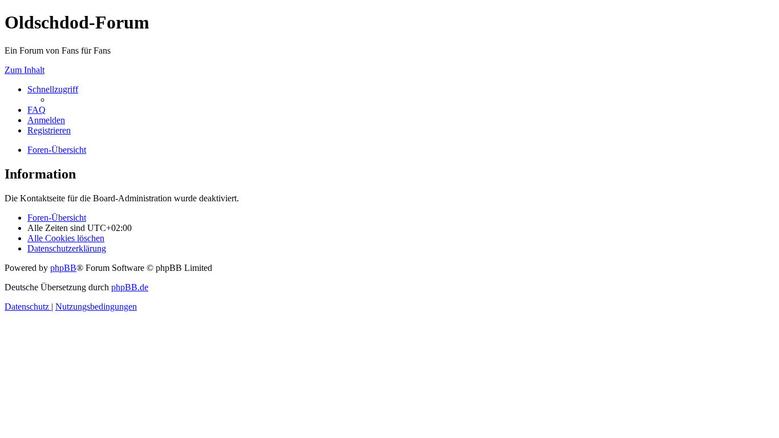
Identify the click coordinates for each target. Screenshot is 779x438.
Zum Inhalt (24, 70)
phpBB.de (129, 287)
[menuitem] (36, 110)
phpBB (63, 268)
